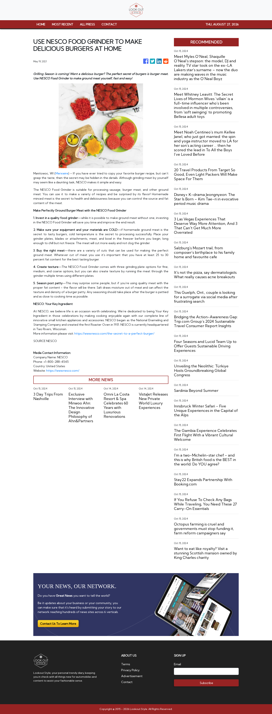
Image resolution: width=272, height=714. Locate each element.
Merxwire (62, 173)
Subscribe (206, 683)
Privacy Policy (130, 670)
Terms (125, 664)
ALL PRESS (87, 24)
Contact (126, 682)
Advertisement (131, 676)
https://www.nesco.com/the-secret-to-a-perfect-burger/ (114, 333)
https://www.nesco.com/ (62, 370)
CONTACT (109, 24)
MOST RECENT (62, 24)
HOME (41, 24)
